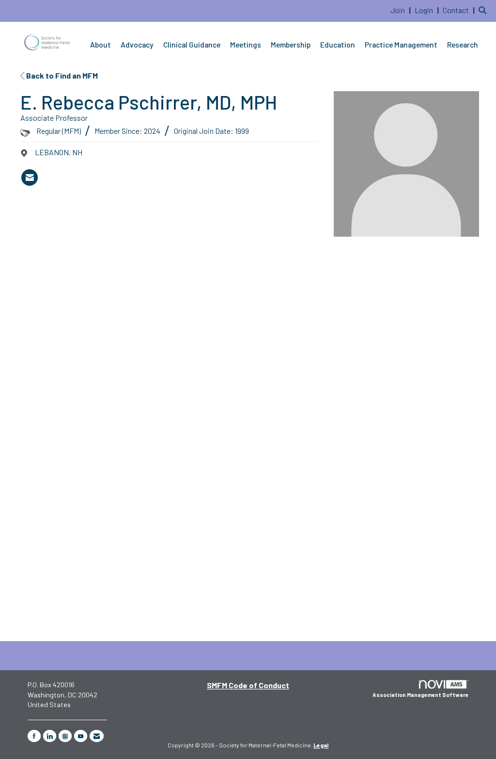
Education (337, 44)
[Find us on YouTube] (80, 736)
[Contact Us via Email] (97, 736)
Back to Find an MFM (61, 75)
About (100, 44)
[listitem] (401, 10)
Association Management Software (420, 695)
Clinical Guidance (191, 44)
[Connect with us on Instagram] (65, 736)
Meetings (245, 44)
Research (462, 44)
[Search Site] (484, 10)
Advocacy (137, 44)
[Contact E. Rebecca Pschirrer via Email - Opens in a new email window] (29, 177)
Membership (290, 44)
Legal (320, 745)
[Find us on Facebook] (34, 736)
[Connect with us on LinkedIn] (49, 736)
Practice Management (401, 44)
